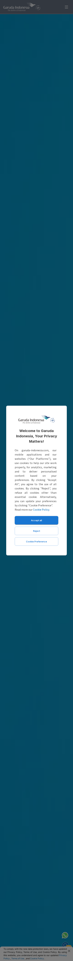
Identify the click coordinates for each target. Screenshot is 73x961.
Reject (36, 530)
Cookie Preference (36, 541)
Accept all (36, 520)
